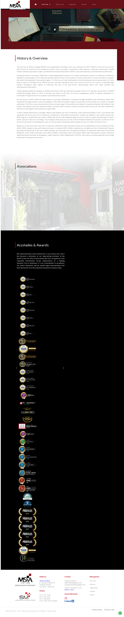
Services (60, 4)
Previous (2, 172)
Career (94, 4)
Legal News (72, 4)
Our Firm (46, 4)
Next (63, 368)
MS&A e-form (69, 590)
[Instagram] (66, 599)
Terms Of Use (109, 610)
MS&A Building (45, 581)
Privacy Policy (97, 610)
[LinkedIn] (69, 602)
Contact (84, 4)
